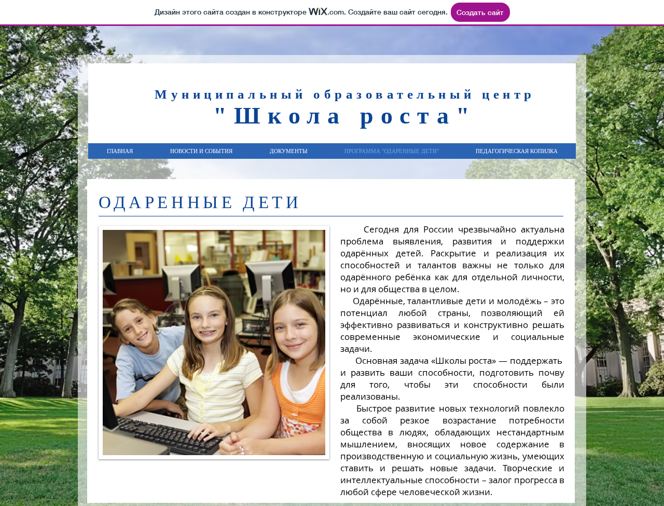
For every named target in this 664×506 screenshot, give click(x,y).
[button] (214, 342)
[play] (310, 439)
